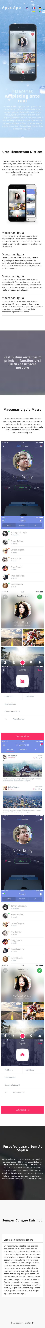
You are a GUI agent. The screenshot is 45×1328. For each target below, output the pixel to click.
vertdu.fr (29, 1323)
